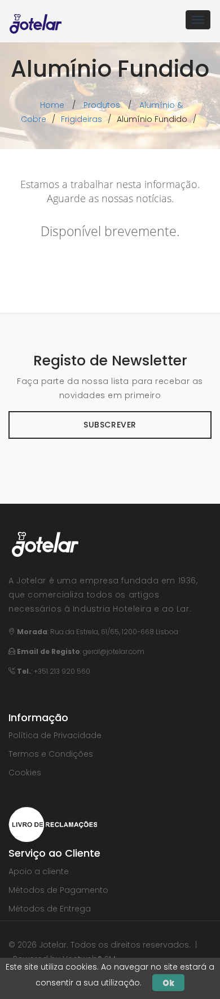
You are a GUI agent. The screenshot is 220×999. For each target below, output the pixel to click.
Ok (168, 982)
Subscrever (110, 424)
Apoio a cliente (38, 871)
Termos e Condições (50, 754)
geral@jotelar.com (113, 651)
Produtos (101, 105)
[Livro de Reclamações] (52, 824)
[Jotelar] (36, 20)
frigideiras (81, 119)
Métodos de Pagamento (58, 890)
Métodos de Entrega (49, 908)
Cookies (24, 772)
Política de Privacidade (55, 735)
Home (52, 105)
